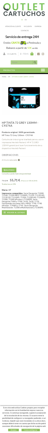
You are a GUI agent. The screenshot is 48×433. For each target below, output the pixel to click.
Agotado (10, 170)
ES (22, 20)
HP (9, 76)
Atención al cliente (13, 26)
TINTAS (4, 76)
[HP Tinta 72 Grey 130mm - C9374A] (24, 97)
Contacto (25, 30)
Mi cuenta (28, 26)
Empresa (38, 26)
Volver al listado (16, 213)
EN (26, 20)
